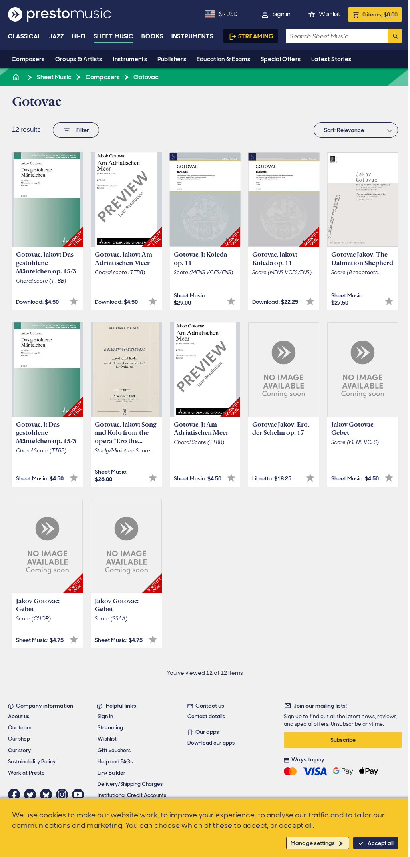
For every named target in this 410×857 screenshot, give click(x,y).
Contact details (206, 716)
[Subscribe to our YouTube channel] (80, 795)
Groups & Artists (78, 59)
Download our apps (211, 742)
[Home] (16, 77)
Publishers (171, 59)
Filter (82, 130)
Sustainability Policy (32, 761)
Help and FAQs (115, 761)
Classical (24, 36)
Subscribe (343, 739)
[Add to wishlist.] (74, 301)
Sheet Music (113, 36)
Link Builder (111, 772)
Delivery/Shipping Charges (130, 784)
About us (18, 716)
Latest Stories (331, 59)
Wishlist (329, 14)
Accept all (381, 843)
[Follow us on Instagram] (64, 795)
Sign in (282, 14)
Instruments (130, 59)
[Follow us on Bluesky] (48, 795)
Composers (28, 59)
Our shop (19, 738)
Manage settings (313, 843)
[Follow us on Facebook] (16, 795)
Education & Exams (223, 59)
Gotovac (145, 77)
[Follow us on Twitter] (32, 795)
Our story (19, 750)
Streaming (256, 36)
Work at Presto (26, 772)
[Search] (395, 36)
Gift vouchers (114, 750)
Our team (20, 727)
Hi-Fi (79, 36)
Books (152, 36)
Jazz (56, 36)
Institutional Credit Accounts (132, 795)
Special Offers (281, 59)
